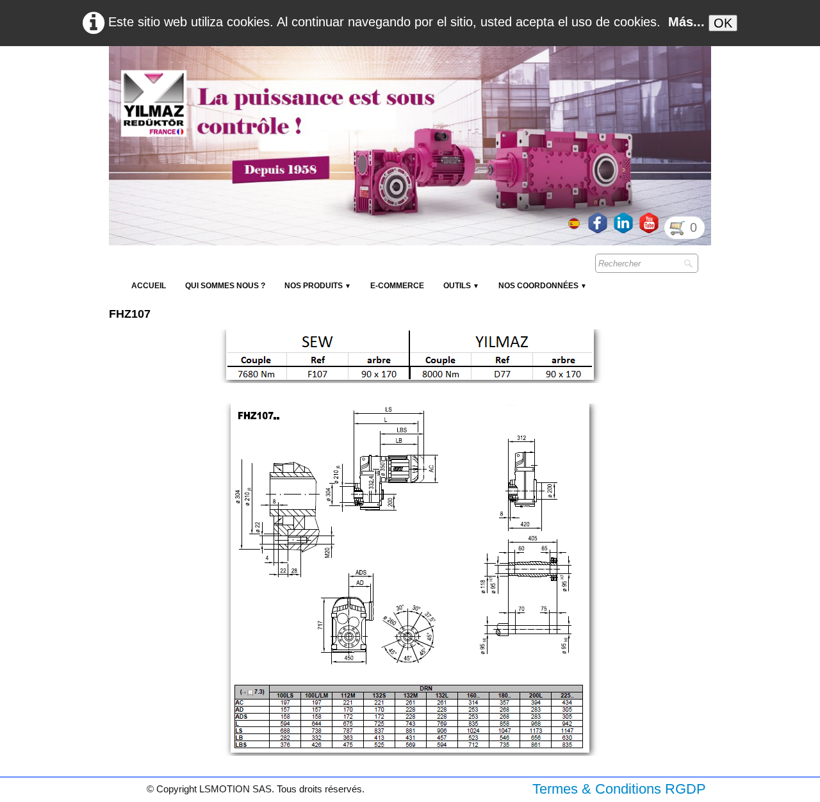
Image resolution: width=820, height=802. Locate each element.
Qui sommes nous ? (225, 285)
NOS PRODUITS (317, 285)
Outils (461, 285)
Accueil (148, 285)
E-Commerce (397, 285)
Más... (686, 22)
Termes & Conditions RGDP (619, 789)
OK (723, 23)
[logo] (342, 77)
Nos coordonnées (542, 285)
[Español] (575, 222)
